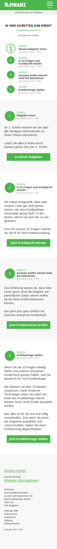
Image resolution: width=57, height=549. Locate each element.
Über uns (9, 502)
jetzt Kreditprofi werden (28, 243)
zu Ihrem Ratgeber (28, 157)
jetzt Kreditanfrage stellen (28, 439)
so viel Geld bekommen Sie (18, 496)
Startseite (9, 489)
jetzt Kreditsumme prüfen (28, 325)
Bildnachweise (12, 523)
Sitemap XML (11, 511)
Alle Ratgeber (11, 505)
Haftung (8, 520)
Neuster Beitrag (12, 477)
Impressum (10, 517)
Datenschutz (10, 514)
